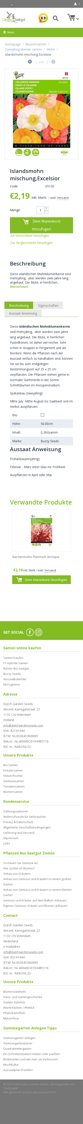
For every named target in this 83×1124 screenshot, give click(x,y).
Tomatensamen (14, 786)
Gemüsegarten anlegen (19, 1038)
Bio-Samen (10, 765)
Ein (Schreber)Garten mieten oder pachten (31, 1054)
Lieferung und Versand (18, 833)
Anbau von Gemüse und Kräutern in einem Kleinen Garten (37, 892)
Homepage (13, 44)
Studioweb (10, 1088)
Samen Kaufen (13, 658)
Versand (63, 198)
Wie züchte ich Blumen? (19, 868)
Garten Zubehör (14, 1002)
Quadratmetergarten (17, 1049)
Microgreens (11, 684)
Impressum (10, 838)
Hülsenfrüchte (13, 776)
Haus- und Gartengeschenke (22, 997)
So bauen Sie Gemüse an (20, 863)
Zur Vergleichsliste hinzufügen (31, 243)
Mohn (50, 49)
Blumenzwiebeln (14, 992)
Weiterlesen (19, 286)
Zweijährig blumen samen (23, 49)
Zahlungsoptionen (15, 811)
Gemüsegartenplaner (18, 1043)
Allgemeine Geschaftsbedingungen (27, 827)
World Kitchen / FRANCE (19, 1008)
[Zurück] (30, 62)
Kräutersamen (13, 770)
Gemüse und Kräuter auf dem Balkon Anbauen (35, 900)
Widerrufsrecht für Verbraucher (24, 817)
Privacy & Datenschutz (18, 822)
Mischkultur (11, 1065)
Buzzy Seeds (12, 674)
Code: (14, 186)
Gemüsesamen (13, 781)
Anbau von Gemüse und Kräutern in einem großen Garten (37, 881)
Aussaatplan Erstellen (18, 1070)
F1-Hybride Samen (15, 663)
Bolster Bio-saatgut (16, 668)
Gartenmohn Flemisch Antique (35, 557)
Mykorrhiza (11, 1018)
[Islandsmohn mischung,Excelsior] (41, 114)
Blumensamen (35, 44)
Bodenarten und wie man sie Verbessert (30, 1059)
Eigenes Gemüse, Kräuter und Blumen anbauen (35, 906)
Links (6, 843)
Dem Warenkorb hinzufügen (46, 225)
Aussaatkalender (15, 679)
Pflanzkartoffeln (14, 1013)
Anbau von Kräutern (17, 874)
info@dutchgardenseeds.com (23, 725)
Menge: (15, 210)
